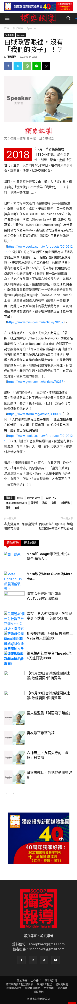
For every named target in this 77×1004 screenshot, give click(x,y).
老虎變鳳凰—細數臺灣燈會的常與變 (20, 526)
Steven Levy (33, 497)
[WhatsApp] (27, 66)
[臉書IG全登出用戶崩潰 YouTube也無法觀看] (14, 598)
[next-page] (13, 793)
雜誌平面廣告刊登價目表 (19, 984)
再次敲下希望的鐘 (41, 733)
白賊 (54, 502)
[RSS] (33, 960)
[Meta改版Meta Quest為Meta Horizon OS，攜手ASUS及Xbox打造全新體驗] (14, 581)
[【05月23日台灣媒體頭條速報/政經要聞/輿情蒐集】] (14, 678)
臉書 (8, 507)
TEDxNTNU (50, 497)
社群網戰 (65, 502)
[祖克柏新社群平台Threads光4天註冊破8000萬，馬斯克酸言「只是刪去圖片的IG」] (14, 658)
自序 (17, 507)
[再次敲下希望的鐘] (14, 738)
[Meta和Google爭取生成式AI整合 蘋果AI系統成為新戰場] (14, 559)
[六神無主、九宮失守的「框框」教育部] (14, 757)
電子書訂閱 (51, 980)
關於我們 (22, 980)
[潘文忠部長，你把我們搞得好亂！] (14, 777)
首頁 (6, 28)
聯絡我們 (39, 992)
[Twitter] (18, 66)
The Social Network (16, 502)
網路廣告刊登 (44, 984)
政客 (45, 502)
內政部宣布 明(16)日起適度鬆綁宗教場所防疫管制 (56, 526)
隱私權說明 (62, 984)
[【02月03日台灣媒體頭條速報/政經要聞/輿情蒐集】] (14, 698)
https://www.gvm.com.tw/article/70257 (35, 322)
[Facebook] (8, 66)
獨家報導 (11, 56)
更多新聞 (30, 543)
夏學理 (34, 502)
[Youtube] (55, 960)
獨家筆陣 (18, 28)
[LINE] (36, 66)
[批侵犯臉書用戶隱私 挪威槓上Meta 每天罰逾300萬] (14, 648)
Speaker (31, 28)
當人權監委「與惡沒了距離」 (49, 713)
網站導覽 (62, 988)
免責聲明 (49, 988)
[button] (7, 18)
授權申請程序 (13, 988)
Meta (20, 497)
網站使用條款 (32, 988)
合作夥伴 (36, 980)
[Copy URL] (46, 66)
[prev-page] (6, 793)
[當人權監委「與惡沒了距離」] (14, 718)
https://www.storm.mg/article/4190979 (35, 414)
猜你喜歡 (13, 543)
